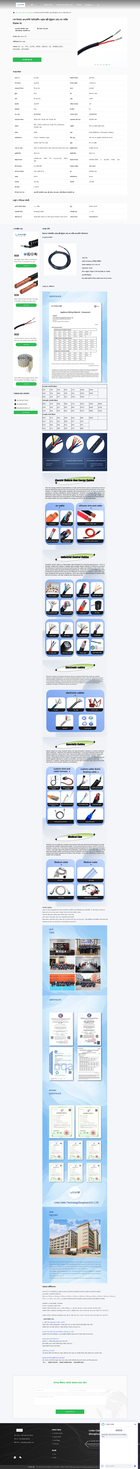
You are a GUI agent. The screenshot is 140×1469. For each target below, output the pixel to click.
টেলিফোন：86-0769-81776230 (24, 1435)
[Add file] (102, 1466)
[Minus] (135, 1424)
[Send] (135, 1466)
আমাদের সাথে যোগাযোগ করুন (64, 5)
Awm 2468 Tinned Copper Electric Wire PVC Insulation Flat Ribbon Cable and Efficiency (26, 380)
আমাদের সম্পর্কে (48, 5)
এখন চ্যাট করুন (26, 59)
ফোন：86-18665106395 (23, 1439)
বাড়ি (32, 5)
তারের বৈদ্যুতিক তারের (79, 1362)
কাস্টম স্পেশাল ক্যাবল (27, 12)
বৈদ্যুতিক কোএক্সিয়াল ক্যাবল (66, 1362)
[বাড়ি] (20, 4)
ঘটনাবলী (79, 5)
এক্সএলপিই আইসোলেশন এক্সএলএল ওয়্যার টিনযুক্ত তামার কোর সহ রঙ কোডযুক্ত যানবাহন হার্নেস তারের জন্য (25, 340)
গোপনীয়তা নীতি (31, 1467)
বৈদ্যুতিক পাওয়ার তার (53, 1362)
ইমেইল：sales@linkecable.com (25, 1442)
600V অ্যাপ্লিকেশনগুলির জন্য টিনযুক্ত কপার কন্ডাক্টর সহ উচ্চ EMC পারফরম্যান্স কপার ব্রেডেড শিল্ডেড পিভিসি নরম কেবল (26, 301)
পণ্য (38, 5)
